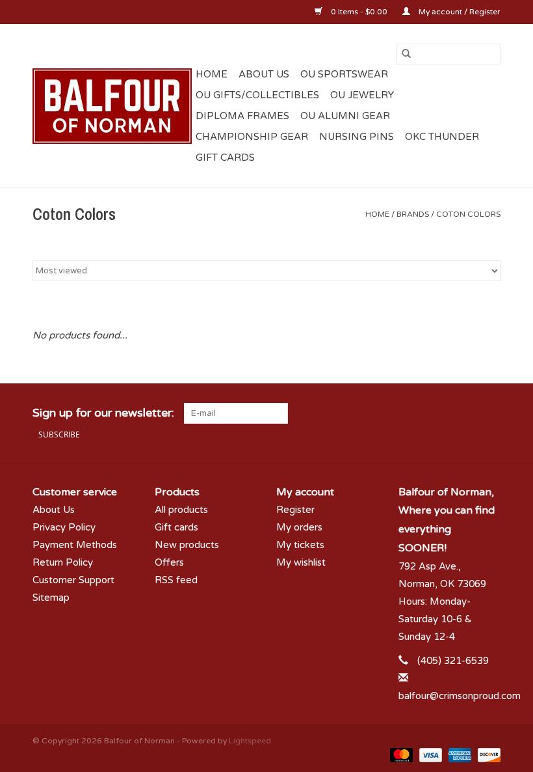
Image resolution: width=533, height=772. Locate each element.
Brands (412, 214)
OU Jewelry (362, 95)
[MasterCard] (400, 755)
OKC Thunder (442, 137)
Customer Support (73, 580)
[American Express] (458, 755)
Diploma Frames (242, 116)
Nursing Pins (356, 137)
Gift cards (225, 157)
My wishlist (301, 562)
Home (212, 74)
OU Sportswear (344, 74)
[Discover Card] (486, 755)
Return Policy (62, 562)
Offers (169, 562)
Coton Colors (468, 214)
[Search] (406, 54)
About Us (264, 74)
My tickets (300, 545)
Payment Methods (74, 545)
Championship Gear (252, 137)
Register (295, 510)
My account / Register (458, 11)
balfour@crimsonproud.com (459, 696)
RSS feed (176, 580)
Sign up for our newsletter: (103, 413)
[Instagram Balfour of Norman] (490, 413)
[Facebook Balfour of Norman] (443, 413)
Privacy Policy (64, 527)
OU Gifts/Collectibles (257, 95)
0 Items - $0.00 (359, 11)
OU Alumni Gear (345, 116)
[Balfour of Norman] (112, 106)
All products (181, 510)
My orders (299, 527)
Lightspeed (250, 740)
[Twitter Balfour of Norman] (466, 413)
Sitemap (51, 597)
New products (187, 545)
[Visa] (429, 755)
